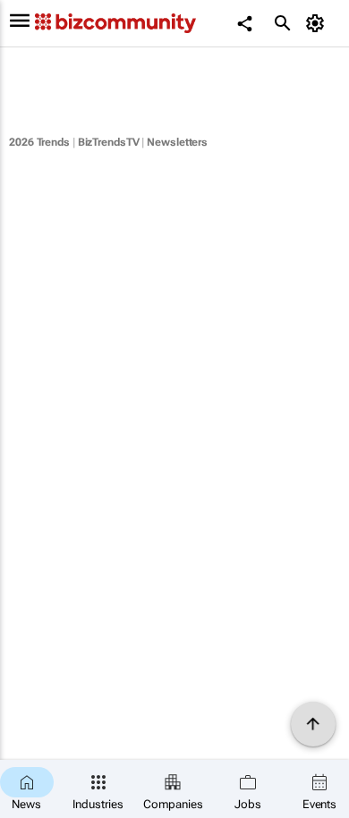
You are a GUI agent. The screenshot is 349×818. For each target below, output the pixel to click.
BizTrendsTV (109, 142)
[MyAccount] (318, 23)
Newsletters (177, 142)
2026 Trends (39, 142)
